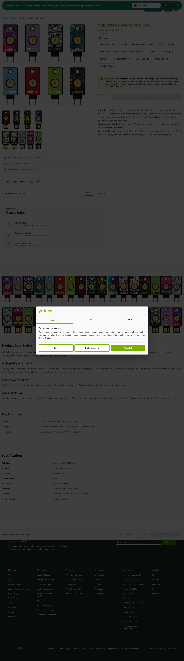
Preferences (90, 348)
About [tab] (129, 319)
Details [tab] (92, 319)
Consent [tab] (54, 320)
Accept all (128, 348)
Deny (56, 348)
